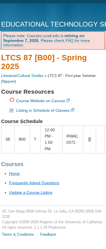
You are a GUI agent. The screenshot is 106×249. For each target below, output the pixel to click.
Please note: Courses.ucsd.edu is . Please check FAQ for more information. (46, 40)
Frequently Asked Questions (34, 183)
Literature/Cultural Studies (22, 76)
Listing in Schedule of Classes (43, 110)
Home (14, 173)
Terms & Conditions (18, 235)
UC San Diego (33, 12)
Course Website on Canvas (40, 100)
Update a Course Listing (30, 192)
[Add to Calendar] (100, 139)
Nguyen (8, 81)
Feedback (48, 235)
